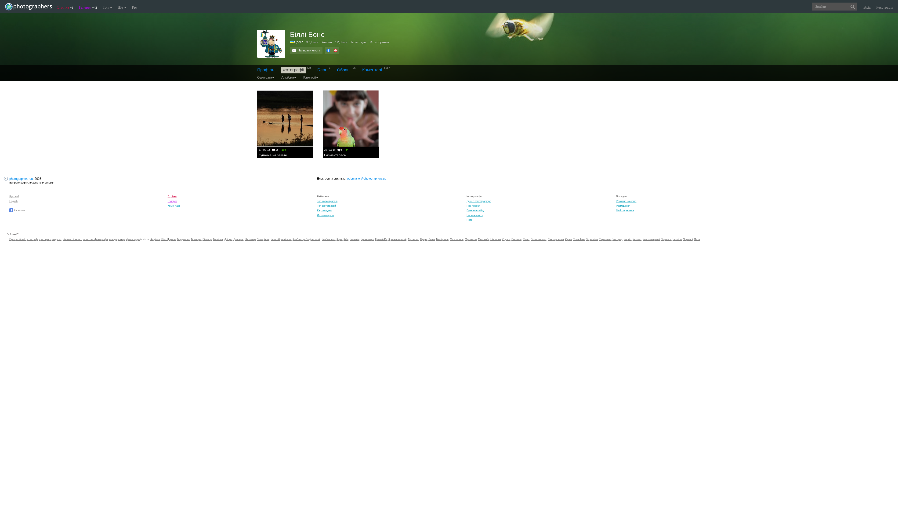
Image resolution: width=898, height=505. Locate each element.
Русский (14, 196)
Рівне (526, 239)
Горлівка (218, 239)
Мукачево (471, 239)
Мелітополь (456, 239)
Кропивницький (397, 239)
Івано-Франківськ (281, 239)
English (13, 201)
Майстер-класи (625, 210)
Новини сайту (475, 215)
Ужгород (617, 239)
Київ (346, 239)
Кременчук (367, 239)
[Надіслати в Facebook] (328, 50)
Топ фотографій (326, 205)
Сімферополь (556, 239)
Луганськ (413, 239)
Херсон (637, 239)
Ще (121, 7)
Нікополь (495, 239)
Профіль (265, 70)
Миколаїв (483, 239)
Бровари (196, 239)
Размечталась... (336, 155)
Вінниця (207, 239)
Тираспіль (605, 239)
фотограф (45, 239)
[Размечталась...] (351, 118)
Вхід (867, 7)
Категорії (309, 77)
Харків (627, 239)
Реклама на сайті (626, 201)
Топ (106, 7)
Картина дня (324, 210)
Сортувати (264, 77)
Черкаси (666, 239)
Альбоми (287, 77)
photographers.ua (21, 178)
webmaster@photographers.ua (366, 178)
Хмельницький (651, 239)
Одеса (506, 239)
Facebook (19, 210)
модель (56, 239)
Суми (568, 239)
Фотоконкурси (325, 215)
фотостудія (133, 239)
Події (469, 219)
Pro (134, 7)
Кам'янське (328, 239)
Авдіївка (155, 239)
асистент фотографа (95, 239)
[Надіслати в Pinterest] (335, 50)
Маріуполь (442, 239)
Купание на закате (273, 155)
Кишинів (354, 239)
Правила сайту (475, 210)
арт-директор (117, 239)
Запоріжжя (263, 239)
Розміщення (623, 205)
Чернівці (688, 239)
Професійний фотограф (23, 239)
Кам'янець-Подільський (306, 239)
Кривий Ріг (381, 239)
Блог (322, 70)
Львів (431, 239)
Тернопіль (592, 239)
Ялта (697, 239)
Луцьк (423, 239)
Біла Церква (168, 239)
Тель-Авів (579, 239)
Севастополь (538, 239)
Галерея (88, 7)
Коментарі (372, 70)
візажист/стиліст (72, 239)
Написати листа (309, 50)
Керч (339, 239)
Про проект (473, 205)
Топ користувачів (327, 201)
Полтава (516, 239)
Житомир (250, 239)
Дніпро (228, 239)
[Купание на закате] (285, 118)
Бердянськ (183, 239)
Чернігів (677, 239)
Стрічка (65, 7)
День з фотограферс (479, 201)
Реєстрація (884, 7)
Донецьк (238, 239)
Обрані (344, 70)
